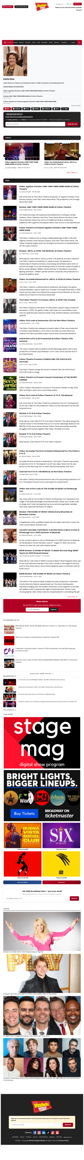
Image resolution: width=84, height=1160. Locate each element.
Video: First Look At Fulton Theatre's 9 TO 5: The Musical (45, 395)
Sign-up (68, 4)
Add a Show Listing (21, 6)
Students (44, 42)
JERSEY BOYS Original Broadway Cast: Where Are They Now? (26, 1036)
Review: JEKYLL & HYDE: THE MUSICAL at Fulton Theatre (45, 251)
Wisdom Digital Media (37, 1141)
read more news (76, 105)
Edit (57, 109)
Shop (50, 42)
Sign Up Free (72, 124)
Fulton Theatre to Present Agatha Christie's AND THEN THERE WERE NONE (29, 102)
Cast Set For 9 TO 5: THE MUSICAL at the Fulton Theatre (45, 471)
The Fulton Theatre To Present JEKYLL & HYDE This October (47, 300)
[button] (79, 42)
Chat (33, 42)
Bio (8, 109)
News (16, 42)
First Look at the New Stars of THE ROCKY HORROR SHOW (36, 694)
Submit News (43, 1137)
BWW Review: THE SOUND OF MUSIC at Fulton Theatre (44, 573)
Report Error (68, 1137)
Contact (28, 1137)
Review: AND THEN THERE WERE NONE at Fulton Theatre (23, 96)
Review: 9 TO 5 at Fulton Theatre (34, 413)
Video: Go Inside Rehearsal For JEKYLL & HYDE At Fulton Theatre (60, 163)
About (22, 1137)
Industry (27, 42)
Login (73, 42)
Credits (47, 109)
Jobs (38, 42)
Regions (52, 1137)
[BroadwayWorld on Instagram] (39, 1132)
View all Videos (8, 710)
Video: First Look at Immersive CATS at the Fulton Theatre (47, 320)
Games (56, 42)
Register (64, 42)
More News (72, 597)
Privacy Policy (63, 1141)
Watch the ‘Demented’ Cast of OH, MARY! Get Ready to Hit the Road (40, 687)
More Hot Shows (22, 882)
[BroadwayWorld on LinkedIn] (44, 1132)
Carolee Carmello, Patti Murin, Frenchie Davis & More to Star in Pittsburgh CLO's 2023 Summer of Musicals (49, 531)
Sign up (74, 898)
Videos (17, 109)
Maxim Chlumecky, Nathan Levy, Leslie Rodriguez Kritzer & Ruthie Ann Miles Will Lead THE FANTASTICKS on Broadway (41, 1079)
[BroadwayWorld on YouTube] (57, 1132)
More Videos (71, 173)
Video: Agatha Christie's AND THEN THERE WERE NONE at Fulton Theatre (29, 91)
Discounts (61, 882)
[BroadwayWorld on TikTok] (48, 1132)
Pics (27, 109)
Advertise (15, 1137)
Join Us (35, 1137)
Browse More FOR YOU (40, 674)
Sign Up (54, 609)
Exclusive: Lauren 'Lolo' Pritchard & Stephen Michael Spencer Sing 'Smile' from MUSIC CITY (47, 702)
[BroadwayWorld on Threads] (53, 1132)
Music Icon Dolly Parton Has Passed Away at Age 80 (23, 952)
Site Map (59, 1137)
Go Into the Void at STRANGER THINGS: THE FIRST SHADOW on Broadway (41, 680)
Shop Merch (8, 6)
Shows (21, 42)
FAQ (66, 109)
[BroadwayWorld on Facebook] (35, 1132)
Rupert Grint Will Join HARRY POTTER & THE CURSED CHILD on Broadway (30, 994)
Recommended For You (11, 620)
